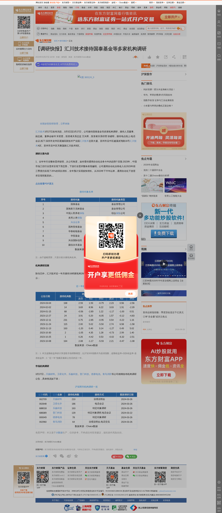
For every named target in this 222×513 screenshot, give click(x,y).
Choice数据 (123, 3)
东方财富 (65, 3)
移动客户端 (54, 3)
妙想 (113, 3)
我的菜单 (159, 3)
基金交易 (180, 3)
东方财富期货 (103, 3)
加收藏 (46, 3)
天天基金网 (76, 3)
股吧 (133, 3)
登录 (151, 3)
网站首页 (39, 3)
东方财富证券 (89, 3)
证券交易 (170, 3)
